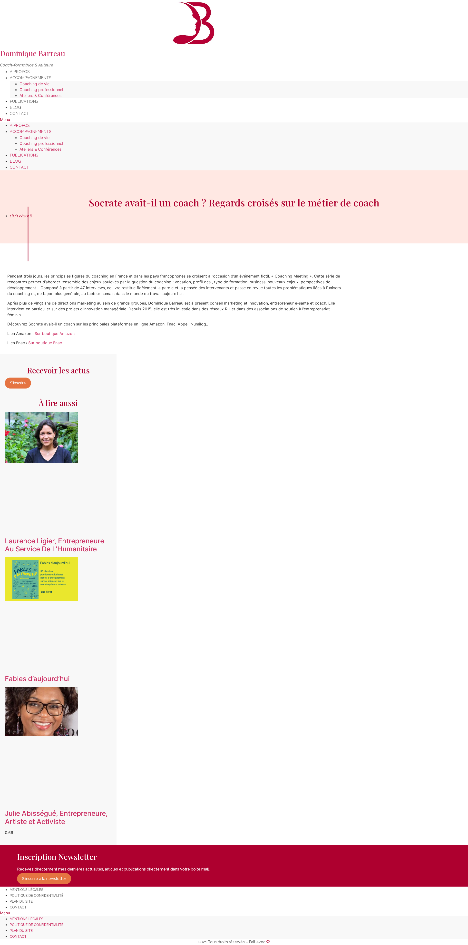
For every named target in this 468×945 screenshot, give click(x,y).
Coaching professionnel (41, 89)
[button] (234, 119)
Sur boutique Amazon (54, 333)
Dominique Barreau (32, 53)
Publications (24, 101)
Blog (15, 107)
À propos (20, 71)
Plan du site (21, 901)
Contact (19, 113)
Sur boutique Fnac (44, 342)
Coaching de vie (34, 83)
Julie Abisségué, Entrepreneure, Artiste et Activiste (56, 817)
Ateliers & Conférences (40, 95)
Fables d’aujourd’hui (37, 679)
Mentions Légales (26, 890)
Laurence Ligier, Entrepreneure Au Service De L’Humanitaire (54, 545)
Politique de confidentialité (36, 896)
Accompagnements (30, 77)
